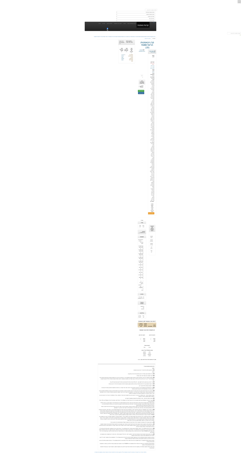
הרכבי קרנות (125, 36)
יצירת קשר (138, 452)
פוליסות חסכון (109, 23)
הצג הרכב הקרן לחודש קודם (122, 57)
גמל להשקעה (96, 36)
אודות (142, 452)
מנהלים (117, 36)
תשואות (153, 38)
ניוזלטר (145, 452)
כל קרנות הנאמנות (127, 452)
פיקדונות (147, 36)
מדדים (103, 23)
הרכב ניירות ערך (148, 38)
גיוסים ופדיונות (113, 36)
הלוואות (113, 452)
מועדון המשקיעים (101, 452)
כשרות (138, 36)
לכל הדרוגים (141, 93)
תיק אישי (153, 36)
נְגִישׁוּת (239, 0)
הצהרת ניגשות (108, 452)
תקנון (120, 452)
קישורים (96, 452)
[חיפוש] (152, 22)
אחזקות (121, 36)
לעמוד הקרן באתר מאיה (152, 51)
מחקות (144, 36)
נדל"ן (123, 452)
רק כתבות (133, 452)
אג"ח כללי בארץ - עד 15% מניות (152, 67)
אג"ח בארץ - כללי (152, 64)
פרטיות (117, 452)
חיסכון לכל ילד (101, 36)
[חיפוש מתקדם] (240, 35)
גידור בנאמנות (134, 36)
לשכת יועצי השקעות (118, 23)
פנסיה (124, 23)
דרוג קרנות (129, 36)
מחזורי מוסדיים (107, 36)
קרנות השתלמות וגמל (132, 23)
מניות (100, 23)
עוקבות (141, 36)
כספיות (150, 36)
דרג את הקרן (141, 91)
